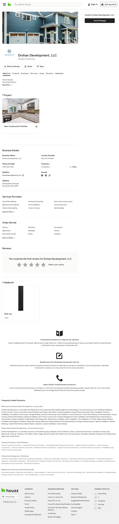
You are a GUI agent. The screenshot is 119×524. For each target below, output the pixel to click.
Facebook (101, 501)
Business (24, 73)
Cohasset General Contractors (34, 445)
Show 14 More (7, 238)
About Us (6, 73)
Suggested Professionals (80, 501)
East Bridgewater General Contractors (60, 445)
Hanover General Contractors (22, 448)
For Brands (52, 513)
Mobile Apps (29, 511)
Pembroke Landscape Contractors (56, 459)
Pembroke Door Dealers (71, 461)
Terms (27, 504)
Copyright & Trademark (33, 515)
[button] (4, 4)
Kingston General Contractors (68, 448)
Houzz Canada (76, 494)
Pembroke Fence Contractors (12, 463)
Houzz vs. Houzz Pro (55, 497)
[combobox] (48, 4)
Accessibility (75, 504)
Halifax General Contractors (85, 445)
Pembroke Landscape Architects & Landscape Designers (22, 459)
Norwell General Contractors (90, 448)
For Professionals (54, 494)
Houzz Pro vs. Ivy (54, 501)
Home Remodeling (8, 472)
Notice (34, 501)
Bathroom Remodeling (24, 472)
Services (34, 73)
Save (42, 66)
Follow (74, 167)
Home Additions (40, 472)
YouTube (101, 504)
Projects (15, 73)
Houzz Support (76, 508)
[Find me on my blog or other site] (49, 175)
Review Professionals (79, 497)
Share (29, 66)
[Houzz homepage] (9, 4)
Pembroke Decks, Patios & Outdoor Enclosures (44, 461)
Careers (27, 497)
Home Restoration (31, 475)
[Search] (16, 4)
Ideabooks (59, 73)
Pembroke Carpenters (18, 461)
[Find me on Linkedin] (46, 175)
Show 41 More (7, 212)
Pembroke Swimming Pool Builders (83, 459)
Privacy (27, 501)
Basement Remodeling (94, 472)
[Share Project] (36, 126)
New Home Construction (56, 472)
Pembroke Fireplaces (32, 463)
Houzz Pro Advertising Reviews (59, 504)
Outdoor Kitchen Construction (12, 475)
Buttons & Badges (54, 517)
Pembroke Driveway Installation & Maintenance (98, 461)
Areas (41, 73)
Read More (6, 85)
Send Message (100, 20)
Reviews (49, 73)
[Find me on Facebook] (42, 175)
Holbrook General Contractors (45, 448)
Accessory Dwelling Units (76, 472)
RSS (99, 508)
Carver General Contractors (11, 445)
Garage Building (110, 472)
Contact (74, 511)
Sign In (73, 515)
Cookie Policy (29, 508)
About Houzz (29, 494)
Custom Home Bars (46, 475)
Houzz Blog (102, 494)
